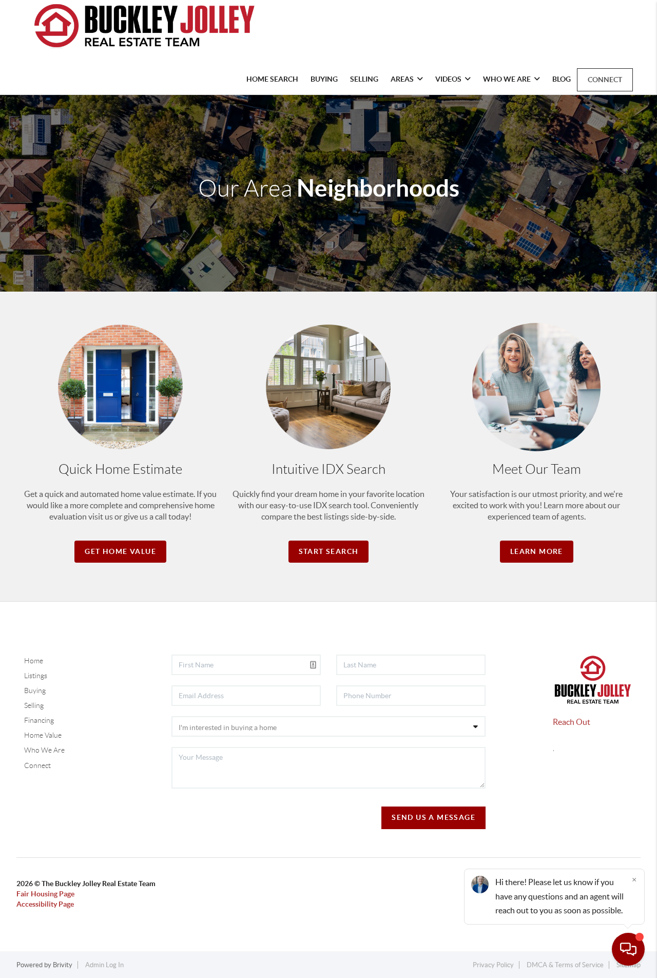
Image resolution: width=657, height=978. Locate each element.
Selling (364, 79)
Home (33, 661)
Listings (35, 676)
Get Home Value (120, 551)
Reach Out (571, 721)
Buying (324, 79)
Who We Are (44, 750)
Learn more (536, 551)
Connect (605, 79)
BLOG (561, 79)
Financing (39, 720)
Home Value (43, 735)
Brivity (62, 965)
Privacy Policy (493, 965)
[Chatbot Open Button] (628, 949)
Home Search (272, 79)
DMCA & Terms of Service (565, 965)
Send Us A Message (433, 817)
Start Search (329, 551)
